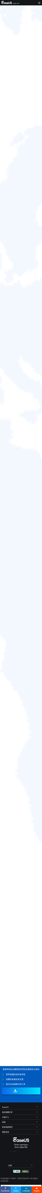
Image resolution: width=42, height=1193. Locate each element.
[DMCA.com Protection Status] (25, 1171)
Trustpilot (12, 1151)
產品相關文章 (7, 1112)
